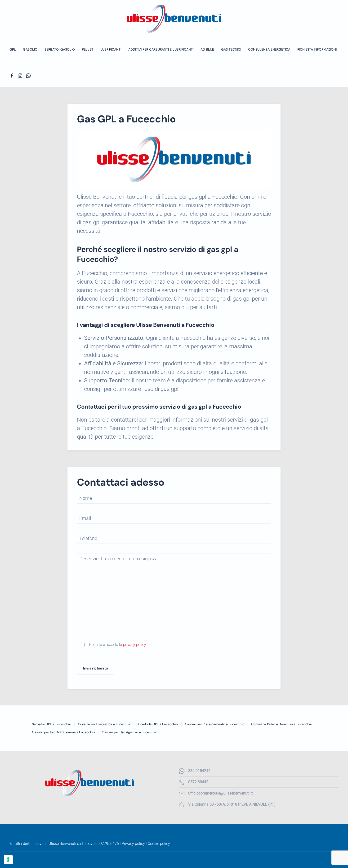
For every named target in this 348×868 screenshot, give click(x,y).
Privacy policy (133, 843)
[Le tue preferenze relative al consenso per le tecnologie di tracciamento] (8, 859)
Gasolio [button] (30, 49)
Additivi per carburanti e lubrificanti (160, 49)
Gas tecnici (231, 49)
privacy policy (134, 644)
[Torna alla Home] (174, 19)
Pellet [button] (87, 49)
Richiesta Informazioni (317, 49)
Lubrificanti (110, 49)
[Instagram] (20, 75)
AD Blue (207, 49)
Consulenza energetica (269, 49)
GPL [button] (12, 49)
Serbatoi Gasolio (60, 49)
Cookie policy (159, 843)
